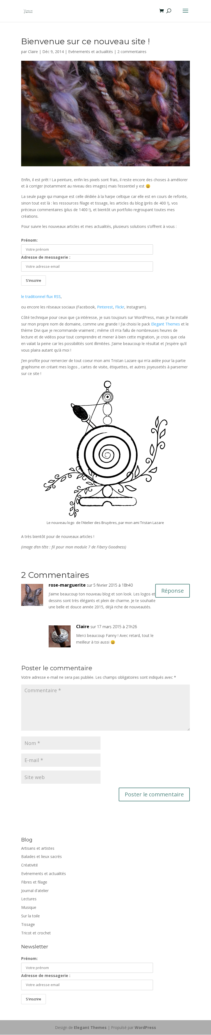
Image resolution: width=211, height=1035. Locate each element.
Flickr (119, 307)
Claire (33, 51)
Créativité (29, 865)
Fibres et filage (34, 882)
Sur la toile (30, 915)
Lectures (29, 898)
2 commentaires (131, 51)
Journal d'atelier (35, 890)
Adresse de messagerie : (45, 257)
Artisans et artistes (37, 848)
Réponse (172, 590)
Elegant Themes (165, 324)
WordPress (145, 1027)
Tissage (28, 924)
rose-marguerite (67, 585)
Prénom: (29, 240)
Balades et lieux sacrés (41, 856)
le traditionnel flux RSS (41, 296)
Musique (28, 907)
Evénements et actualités (90, 51)
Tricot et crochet (36, 932)
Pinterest (105, 307)
